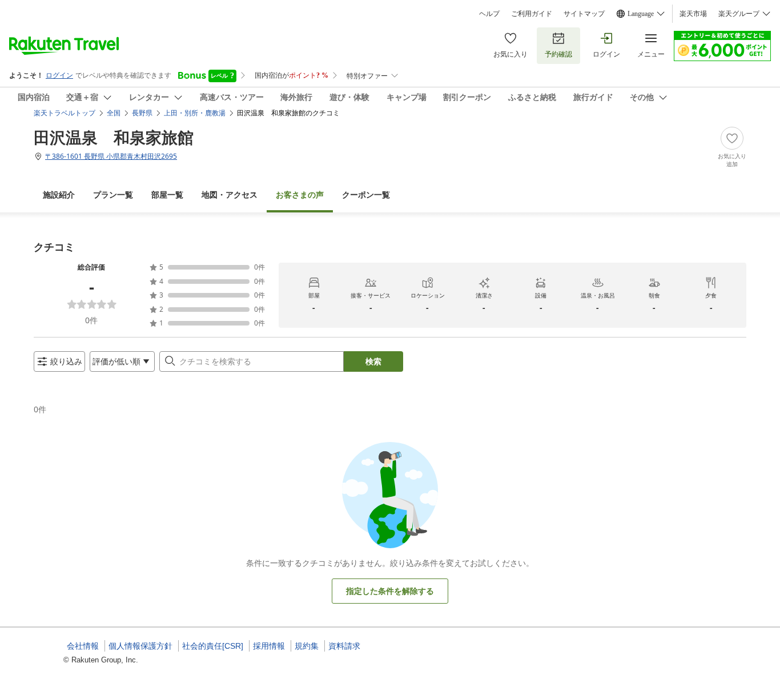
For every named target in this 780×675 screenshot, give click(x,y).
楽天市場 (693, 14)
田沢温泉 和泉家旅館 (114, 137)
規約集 (307, 645)
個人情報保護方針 (140, 645)
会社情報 (83, 645)
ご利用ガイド (531, 14)
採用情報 (269, 645)
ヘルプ (489, 14)
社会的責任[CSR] (212, 645)
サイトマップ (584, 14)
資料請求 (344, 645)
